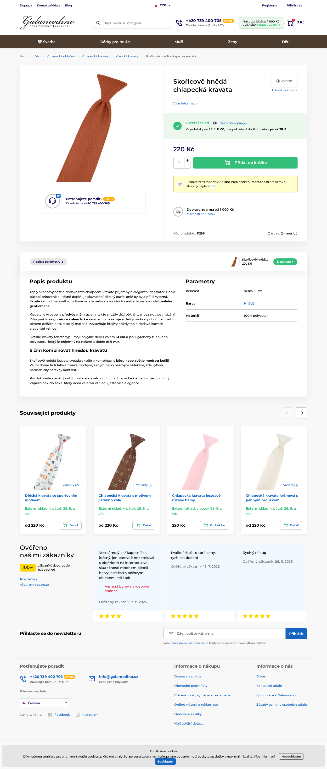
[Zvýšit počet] (188, 160)
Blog (68, 5)
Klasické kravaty (127, 56)
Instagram (90, 714)
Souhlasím (165, 761)
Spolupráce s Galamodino (276, 695)
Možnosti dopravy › (233, 123)
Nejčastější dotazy (188, 723)
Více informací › (185, 103)
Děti (37, 56)
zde (212, 186)
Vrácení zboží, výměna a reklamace (202, 695)
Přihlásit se (294, 5)
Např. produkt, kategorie (122, 23)
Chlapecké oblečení (61, 56)
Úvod (24, 56)
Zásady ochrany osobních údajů (281, 704)
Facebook (62, 714)
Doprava (26, 5)
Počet (179, 163)
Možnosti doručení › (201, 214)
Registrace (269, 5)
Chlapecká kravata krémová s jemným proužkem (272, 497)
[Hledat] (98, 23)
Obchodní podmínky (190, 685)
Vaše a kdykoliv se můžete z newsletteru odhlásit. (215, 643)
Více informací (264, 756)
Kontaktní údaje (48, 5)
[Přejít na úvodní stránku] (47, 23)
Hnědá (249, 303)
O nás (261, 676)
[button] (301, 413)
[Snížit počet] (188, 166)
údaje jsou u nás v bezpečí (188, 643)
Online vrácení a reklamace (196, 704)
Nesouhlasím (291, 756)
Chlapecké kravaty (95, 56)
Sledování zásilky (188, 714)
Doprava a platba (188, 676)
